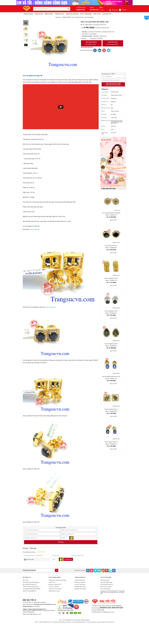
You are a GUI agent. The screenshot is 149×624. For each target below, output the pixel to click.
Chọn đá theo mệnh (105, 586)
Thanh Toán (52, 582)
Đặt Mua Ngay (91, 43)
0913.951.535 (112, 43)
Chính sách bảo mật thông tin (31, 582)
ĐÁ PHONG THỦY (107, 14)
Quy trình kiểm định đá (106, 584)
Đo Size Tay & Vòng (79, 584)
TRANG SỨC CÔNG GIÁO (72, 14)
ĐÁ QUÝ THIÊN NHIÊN (86, 14)
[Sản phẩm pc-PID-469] (113, 162)
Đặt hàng (60, 542)
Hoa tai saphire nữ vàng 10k (32, 75)
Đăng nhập (115, 10)
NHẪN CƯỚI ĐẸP (49, 14)
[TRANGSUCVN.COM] (26, 11)
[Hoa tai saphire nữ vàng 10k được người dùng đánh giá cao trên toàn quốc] (25, 28)
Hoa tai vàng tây (34, 229)
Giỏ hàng (123, 10)
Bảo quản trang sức (79, 582)
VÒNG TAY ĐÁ (97, 14)
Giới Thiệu (25, 580)
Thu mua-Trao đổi (54, 586)
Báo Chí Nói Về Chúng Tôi (29, 584)
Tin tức (102, 10)
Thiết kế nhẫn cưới (79, 580)
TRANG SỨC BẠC (59, 14)
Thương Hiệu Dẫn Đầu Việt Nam (31, 588)
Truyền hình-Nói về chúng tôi (30, 586)
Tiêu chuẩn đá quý (105, 588)
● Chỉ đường (36, 606)
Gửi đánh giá (68, 559)
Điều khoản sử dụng (54, 591)
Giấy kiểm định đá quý (80, 588)
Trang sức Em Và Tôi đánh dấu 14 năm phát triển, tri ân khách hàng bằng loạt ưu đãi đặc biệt (112, 592)
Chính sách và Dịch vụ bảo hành (57, 580)
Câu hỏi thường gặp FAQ (29, 591)
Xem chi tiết (113, 220)
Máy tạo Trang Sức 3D (55, 584)
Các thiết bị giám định (106, 582)
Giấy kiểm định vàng (79, 586)
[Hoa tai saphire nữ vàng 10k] (25, 34)
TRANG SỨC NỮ (38, 14)
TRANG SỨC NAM (28, 14)
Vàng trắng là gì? (105, 580)
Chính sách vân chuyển (55, 588)
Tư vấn (146, 17)
